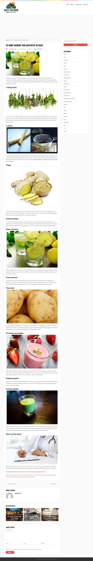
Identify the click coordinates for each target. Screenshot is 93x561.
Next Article (53, 484)
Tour (65, 128)
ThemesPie (42, 559)
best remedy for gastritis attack (25, 475)
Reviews (65, 113)
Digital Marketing (67, 78)
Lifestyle (65, 104)
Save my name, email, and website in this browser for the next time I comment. (24, 549)
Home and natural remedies (69, 98)
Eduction (65, 80)
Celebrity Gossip (67, 72)
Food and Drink (67, 89)
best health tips (12, 475)
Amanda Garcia (13, 49)
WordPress (55, 559)
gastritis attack (41, 475)
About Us (72, 4)
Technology (66, 122)
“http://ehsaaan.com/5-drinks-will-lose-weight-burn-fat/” (30, 471)
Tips (12, 40)
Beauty (65, 63)
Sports (65, 119)
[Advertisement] (46, 26)
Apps (65, 57)
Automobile (66, 60)
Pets (64, 107)
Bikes (65, 66)
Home (68, 4)
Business (65, 69)
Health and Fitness (67, 92)
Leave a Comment (38, 49)
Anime (65, 54)
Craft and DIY (66, 75)
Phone (65, 110)
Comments (8, 530)
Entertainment (66, 83)
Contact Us (85, 4)
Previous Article (12, 484)
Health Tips (49, 475)
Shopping (65, 116)
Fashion (65, 86)
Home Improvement (68, 101)
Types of (65, 131)
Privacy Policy (79, 4)
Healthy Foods (67, 95)
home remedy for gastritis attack (17, 477)
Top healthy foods (29, 477)
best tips (35, 475)
